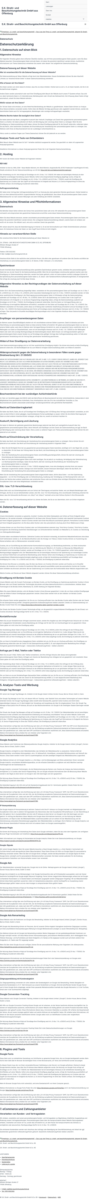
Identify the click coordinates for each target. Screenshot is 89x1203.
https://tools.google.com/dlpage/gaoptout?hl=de (47, 834)
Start (47, 2)
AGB (59, 1197)
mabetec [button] (49, 19)
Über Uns (49, 10)
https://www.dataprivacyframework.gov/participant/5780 (19, 735)
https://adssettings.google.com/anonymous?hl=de (16, 947)
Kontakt (48, 15)
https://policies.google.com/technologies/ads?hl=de (17, 960)
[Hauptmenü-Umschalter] (85, 24)
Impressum (42, 1197)
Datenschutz (52, 1197)
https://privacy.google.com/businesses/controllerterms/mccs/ (20, 787)
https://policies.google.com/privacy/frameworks (16, 897)
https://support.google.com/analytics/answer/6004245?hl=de (20, 841)
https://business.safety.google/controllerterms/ (50, 897)
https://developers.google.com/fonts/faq (50, 1088)
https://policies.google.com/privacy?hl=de (14, 1030)
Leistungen (49, 6)
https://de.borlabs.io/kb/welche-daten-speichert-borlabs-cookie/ (42, 605)
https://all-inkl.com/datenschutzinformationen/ (56, 170)
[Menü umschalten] (83, 19)
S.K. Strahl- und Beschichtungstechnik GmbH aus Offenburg (20, 11)
